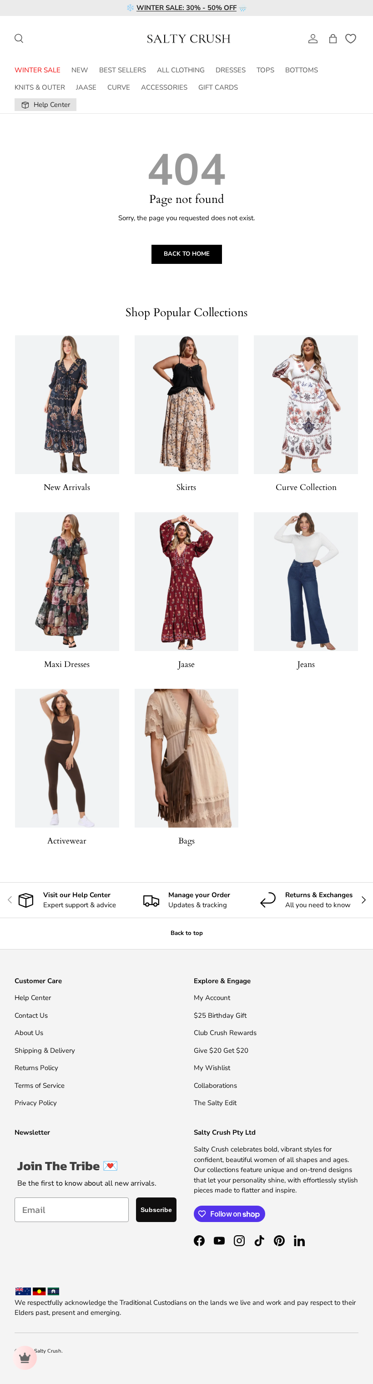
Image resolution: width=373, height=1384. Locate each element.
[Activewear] (67, 758)
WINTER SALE (37, 70)
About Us (29, 1032)
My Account (212, 997)
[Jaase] (187, 581)
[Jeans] (306, 581)
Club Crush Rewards (225, 1032)
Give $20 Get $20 (221, 1050)
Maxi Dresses (67, 664)
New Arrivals (67, 487)
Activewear (66, 841)
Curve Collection (306, 487)
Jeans (306, 664)
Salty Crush (47, 1351)
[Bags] (187, 758)
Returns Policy (36, 1067)
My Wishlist (212, 1067)
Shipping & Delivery (45, 1050)
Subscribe (156, 1209)
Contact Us (31, 1015)
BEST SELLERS (122, 70)
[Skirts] (187, 404)
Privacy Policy (36, 1102)
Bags (186, 841)
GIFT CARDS (218, 87)
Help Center (33, 997)
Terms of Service (40, 1085)
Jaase (186, 664)
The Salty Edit (215, 1102)
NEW (79, 70)
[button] (333, 39)
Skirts (186, 487)
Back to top (187, 933)
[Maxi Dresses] (67, 581)
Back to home (187, 254)
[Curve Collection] (306, 404)
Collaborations (215, 1085)
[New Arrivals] (67, 404)
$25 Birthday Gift (220, 1015)
